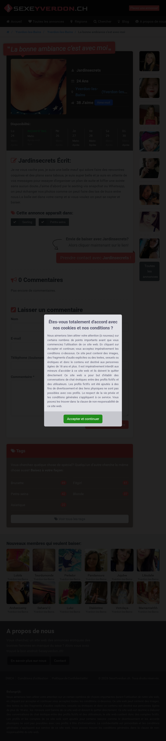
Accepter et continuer (83, 419)
